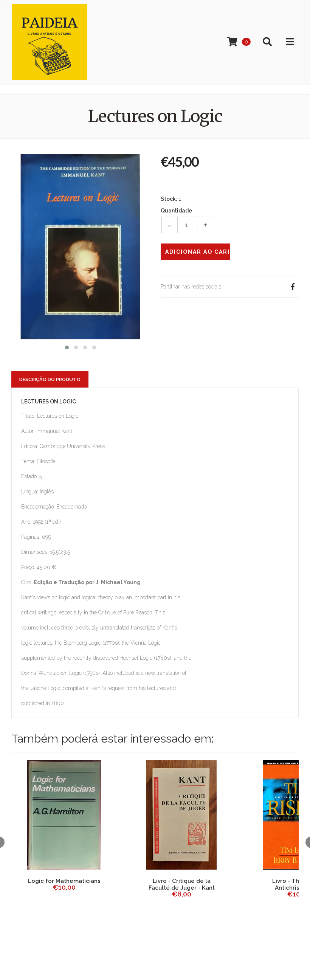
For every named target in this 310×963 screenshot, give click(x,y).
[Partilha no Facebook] (293, 287)
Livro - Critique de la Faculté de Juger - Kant (182, 884)
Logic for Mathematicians (64, 881)
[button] (66, 346)
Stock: (169, 199)
